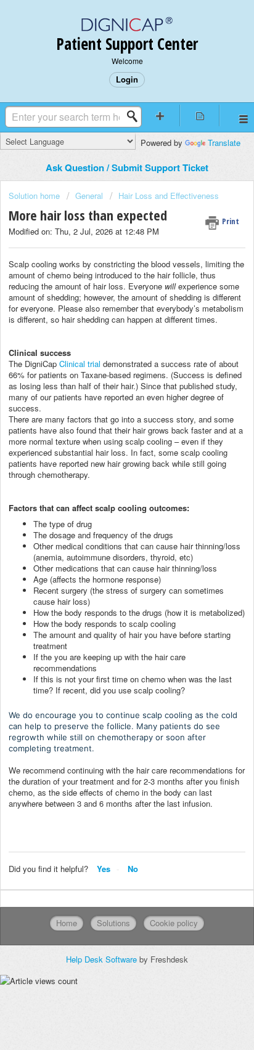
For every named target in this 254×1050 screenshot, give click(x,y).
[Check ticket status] (199, 115)
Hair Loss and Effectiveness (168, 195)
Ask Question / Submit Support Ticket (127, 167)
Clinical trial (79, 364)
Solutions (113, 923)
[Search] (135, 116)
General (89, 195)
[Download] (104, 525)
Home (66, 923)
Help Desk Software (102, 959)
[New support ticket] (160, 115)
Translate (224, 142)
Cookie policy (174, 923)
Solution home (35, 195)
